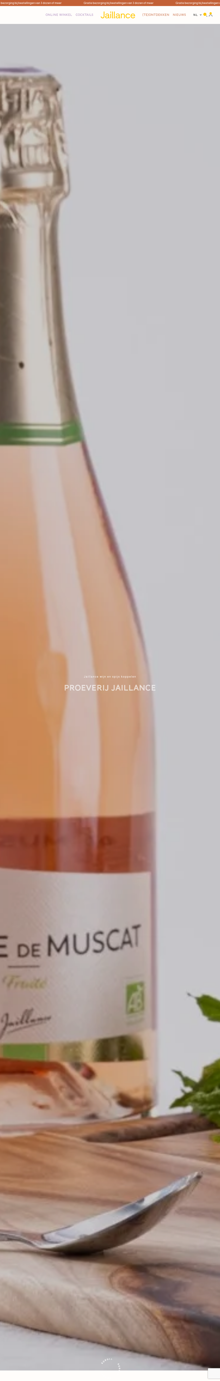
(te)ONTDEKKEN (155, 15)
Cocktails (85, 15)
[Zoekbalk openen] (205, 15)
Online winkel (59, 15)
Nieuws (179, 15)
